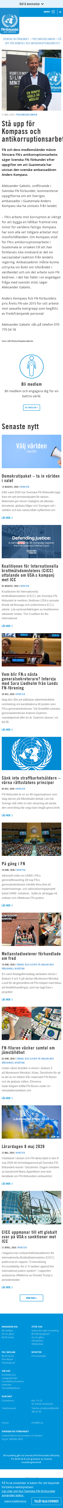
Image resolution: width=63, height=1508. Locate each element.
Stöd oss (36, 1327)
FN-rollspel (7, 1359)
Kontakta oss (9, 1374)
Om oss (6, 1371)
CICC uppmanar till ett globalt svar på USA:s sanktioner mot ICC (29, 1236)
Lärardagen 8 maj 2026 (23, 1146)
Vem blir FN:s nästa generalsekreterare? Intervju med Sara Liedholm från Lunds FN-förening (30, 680)
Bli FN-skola (8, 1337)
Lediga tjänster (10, 1378)
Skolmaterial (8, 1362)
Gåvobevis (37, 1340)
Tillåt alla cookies (46, 1501)
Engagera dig (10, 1327)
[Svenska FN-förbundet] (9, 21)
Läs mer (6, 517)
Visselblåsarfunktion (13, 1381)
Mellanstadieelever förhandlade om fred (31, 956)
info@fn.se (37, 1422)
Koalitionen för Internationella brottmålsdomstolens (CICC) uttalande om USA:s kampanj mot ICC (30, 572)
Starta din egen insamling (44, 1330)
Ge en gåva (8, 1334)
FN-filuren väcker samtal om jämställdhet (28, 1050)
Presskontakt (38, 1356)
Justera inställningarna (15, 1501)
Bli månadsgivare (40, 1334)
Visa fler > (31, 1297)
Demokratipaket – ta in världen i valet (31, 478)
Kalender (7, 1384)
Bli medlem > (31, 407)
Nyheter (36, 1352)
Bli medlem (7, 1330)
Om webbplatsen (11, 1388)
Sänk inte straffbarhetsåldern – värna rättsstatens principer (31, 780)
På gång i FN (13, 863)
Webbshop (37, 1344)
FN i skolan (8, 1352)
